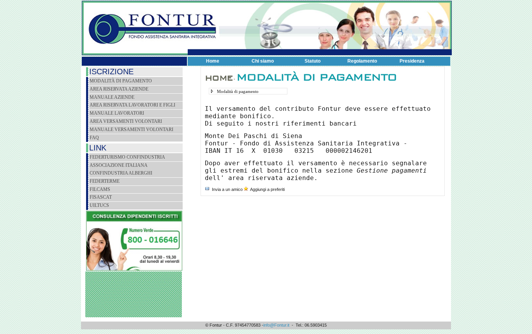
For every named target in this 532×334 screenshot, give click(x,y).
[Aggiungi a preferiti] (246, 189)
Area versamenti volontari (126, 121)
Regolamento (362, 61)
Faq (94, 137)
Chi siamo (263, 61)
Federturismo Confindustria (127, 157)
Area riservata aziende (119, 89)
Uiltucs (99, 205)
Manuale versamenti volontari (131, 129)
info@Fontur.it (276, 325)
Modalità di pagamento (121, 81)
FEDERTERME (105, 181)
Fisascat (101, 197)
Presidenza (412, 61)
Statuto (313, 61)
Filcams (100, 189)
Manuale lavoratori (117, 113)
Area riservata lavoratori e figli (132, 105)
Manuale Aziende (112, 97)
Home (212, 61)
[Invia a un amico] (207, 189)
